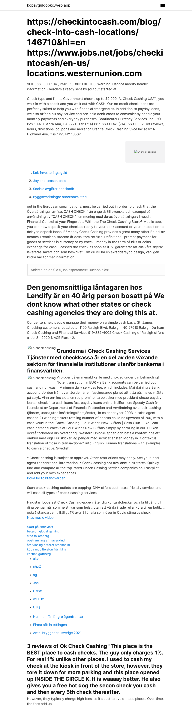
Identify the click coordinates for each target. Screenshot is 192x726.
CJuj (36, 607)
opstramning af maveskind (46, 540)
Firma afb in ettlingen (50, 625)
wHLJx (38, 599)
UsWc (37, 591)
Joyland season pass (49, 181)
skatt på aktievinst (40, 527)
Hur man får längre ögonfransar (58, 617)
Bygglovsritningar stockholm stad (60, 197)
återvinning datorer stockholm (48, 545)
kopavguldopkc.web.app (48, 5)
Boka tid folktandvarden (46, 478)
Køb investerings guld (50, 173)
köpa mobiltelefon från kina (46, 549)
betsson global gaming (43, 531)
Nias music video (40, 517)
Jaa (36, 583)
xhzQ (37, 567)
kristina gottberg (39, 554)
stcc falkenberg (38, 536)
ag (35, 575)
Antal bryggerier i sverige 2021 (57, 633)
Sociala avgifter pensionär (53, 189)
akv (36, 559)
